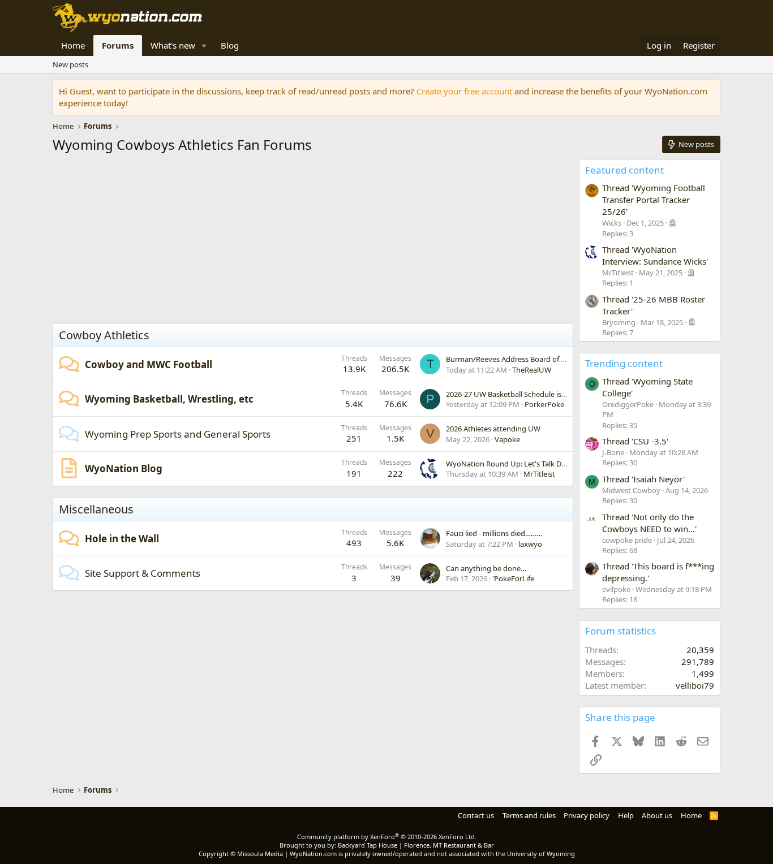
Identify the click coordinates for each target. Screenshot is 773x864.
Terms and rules (529, 815)
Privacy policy (586, 815)
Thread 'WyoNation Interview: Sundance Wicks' (655, 255)
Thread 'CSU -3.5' (635, 441)
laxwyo (530, 544)
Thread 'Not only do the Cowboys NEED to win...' (649, 522)
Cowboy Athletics (104, 335)
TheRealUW (531, 370)
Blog (230, 45)
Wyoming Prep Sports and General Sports (177, 433)
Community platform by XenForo (386, 836)
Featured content (624, 169)
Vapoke (507, 439)
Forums (118, 45)
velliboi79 (695, 685)
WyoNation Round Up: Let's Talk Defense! (516, 464)
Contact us (476, 815)
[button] (204, 45)
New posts (70, 64)
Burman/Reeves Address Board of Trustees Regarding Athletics (551, 359)
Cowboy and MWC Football (148, 364)
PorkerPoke (544, 404)
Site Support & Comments (142, 573)
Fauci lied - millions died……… (494, 533)
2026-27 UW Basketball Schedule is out (510, 394)
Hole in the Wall (122, 538)
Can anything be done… (486, 568)
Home (73, 45)
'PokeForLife (513, 578)
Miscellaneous (96, 509)
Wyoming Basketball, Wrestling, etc (169, 398)
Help (626, 815)
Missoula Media (260, 853)
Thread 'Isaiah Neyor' (643, 479)
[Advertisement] (313, 241)
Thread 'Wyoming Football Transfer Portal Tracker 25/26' (653, 199)
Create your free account (464, 91)
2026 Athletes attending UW (493, 429)
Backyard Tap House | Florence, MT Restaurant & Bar (416, 845)
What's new (173, 45)
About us (657, 815)
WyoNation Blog (123, 468)
